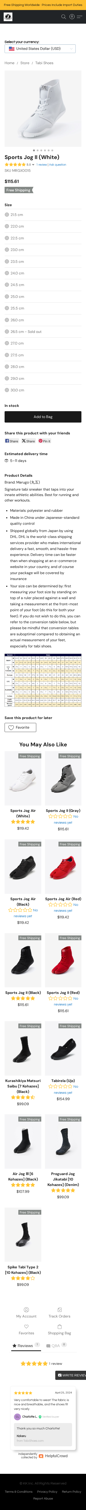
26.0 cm (17, 320)
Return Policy (71, 1491)
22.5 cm (17, 238)
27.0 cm (17, 343)
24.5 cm (17, 284)
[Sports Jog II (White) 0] (43, 109)
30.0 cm (17, 390)
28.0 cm (17, 366)
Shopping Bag (59, 1333)
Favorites (26, 1333)
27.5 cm (17, 355)
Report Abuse (43, 1498)
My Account (26, 1316)
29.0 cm (17, 378)
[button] (8, 17)
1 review (41, 164)
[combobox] (40, 48)
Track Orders (59, 1316)
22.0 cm (17, 226)
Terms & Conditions (19, 1491)
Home (9, 63)
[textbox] (37, 48)
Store (24, 63)
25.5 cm (17, 308)
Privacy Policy (47, 1491)
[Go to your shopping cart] (73, 17)
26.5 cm (26, 331)
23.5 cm (17, 261)
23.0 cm (17, 249)
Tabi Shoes (44, 63)
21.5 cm (17, 214)
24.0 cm (17, 273)
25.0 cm (17, 296)
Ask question (57, 164)
